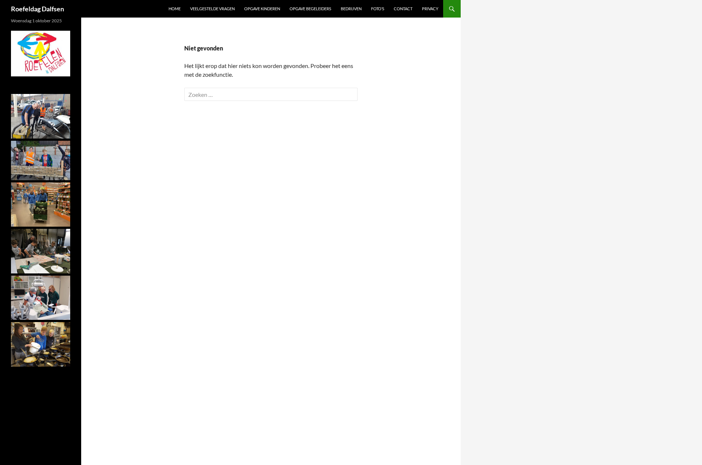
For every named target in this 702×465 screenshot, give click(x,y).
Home (175, 8)
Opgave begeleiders (310, 8)
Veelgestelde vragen (212, 8)
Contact (403, 8)
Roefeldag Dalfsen (37, 9)
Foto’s (377, 8)
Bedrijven (351, 8)
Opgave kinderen (262, 8)
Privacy (430, 8)
